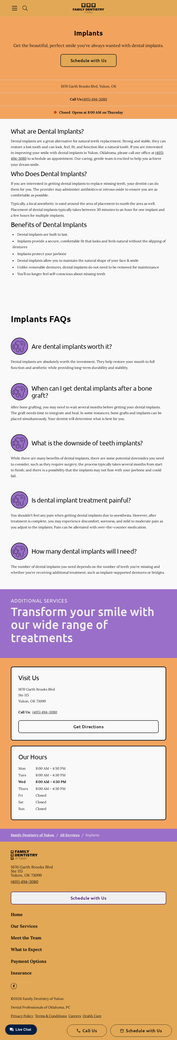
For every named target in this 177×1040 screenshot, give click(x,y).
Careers (74, 1016)
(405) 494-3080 (94, 99)
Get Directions (88, 726)
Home (17, 914)
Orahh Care (92, 1016)
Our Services (24, 926)
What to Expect (26, 949)
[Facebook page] (14, 986)
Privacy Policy (22, 1016)
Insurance (21, 973)
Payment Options (28, 961)
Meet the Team (26, 937)
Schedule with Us (89, 60)
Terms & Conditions (51, 1016)
